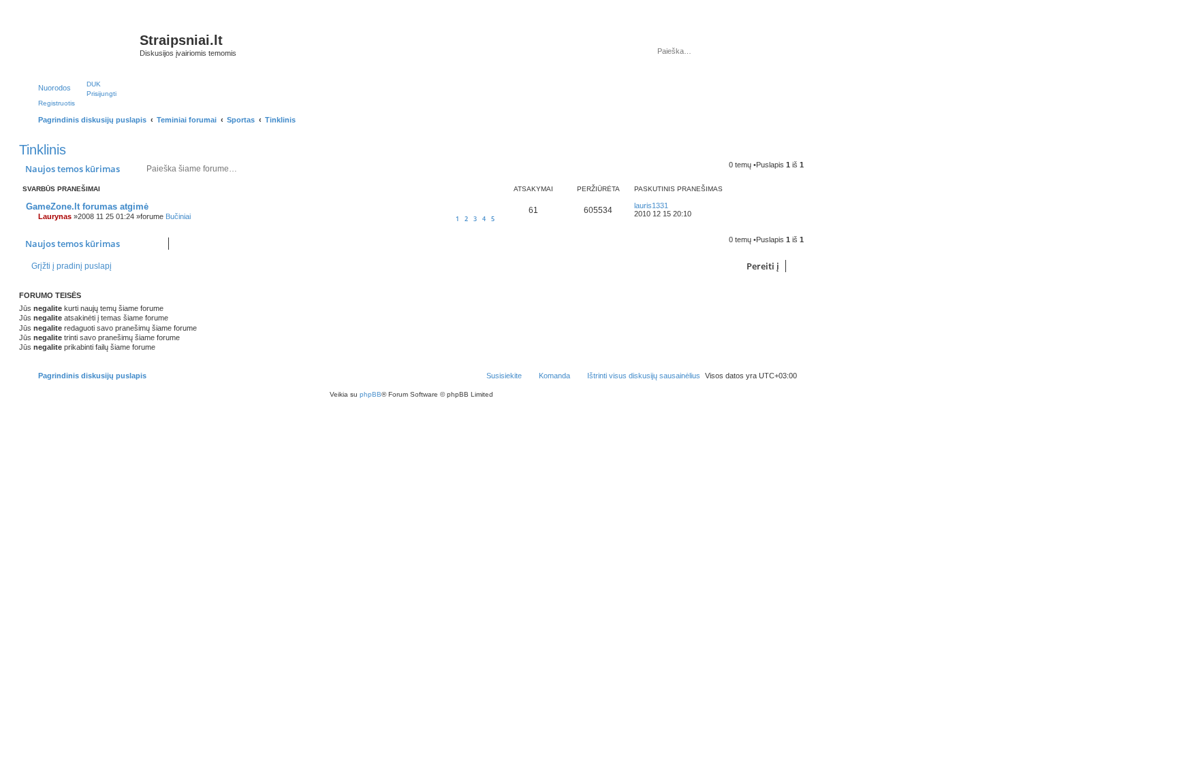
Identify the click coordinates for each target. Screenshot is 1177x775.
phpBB (370, 394)
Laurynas (55, 216)
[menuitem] (87, 83)
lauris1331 (651, 205)
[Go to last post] (674, 205)
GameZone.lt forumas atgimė (87, 206)
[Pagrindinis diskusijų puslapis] (81, 44)
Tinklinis (42, 149)
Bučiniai (178, 216)
